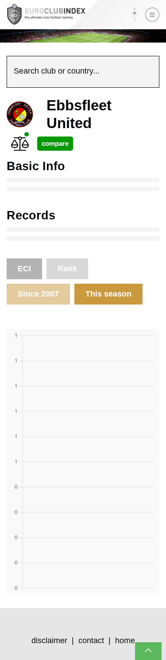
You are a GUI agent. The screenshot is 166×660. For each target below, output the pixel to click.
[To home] (46, 15)
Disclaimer (49, 640)
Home (125, 640)
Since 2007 (38, 293)
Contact (91, 640)
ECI (24, 268)
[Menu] (152, 15)
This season (108, 293)
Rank (67, 268)
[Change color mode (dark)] (134, 15)
